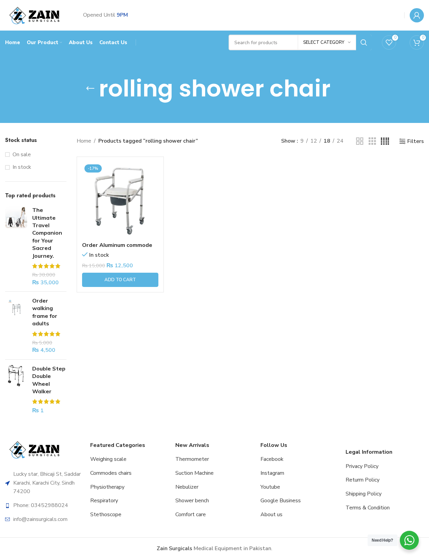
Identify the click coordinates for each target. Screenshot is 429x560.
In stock (22, 167)
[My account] (416, 15)
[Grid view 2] (360, 141)
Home (84, 141)
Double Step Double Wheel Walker (48, 380)
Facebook (272, 459)
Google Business (280, 500)
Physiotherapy (107, 487)
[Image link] (35, 449)
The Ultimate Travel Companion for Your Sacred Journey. (47, 232)
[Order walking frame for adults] (16, 325)
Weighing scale (108, 459)
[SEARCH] (364, 42)
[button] (120, 280)
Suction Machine (194, 473)
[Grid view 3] (372, 141)
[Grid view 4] (385, 141)
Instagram (272, 473)
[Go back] (90, 88)
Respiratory (104, 500)
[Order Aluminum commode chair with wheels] (120, 200)
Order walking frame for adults (44, 312)
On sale (22, 154)
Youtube (270, 487)
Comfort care (190, 514)
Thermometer (192, 459)
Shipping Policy (364, 494)
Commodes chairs (111, 473)
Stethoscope (105, 514)
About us (271, 514)
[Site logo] (35, 15)
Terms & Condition (368, 507)
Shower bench (192, 500)
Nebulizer (186, 487)
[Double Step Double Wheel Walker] (16, 389)
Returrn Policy (362, 480)
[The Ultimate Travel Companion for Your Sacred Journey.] (16, 246)
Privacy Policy (362, 466)
